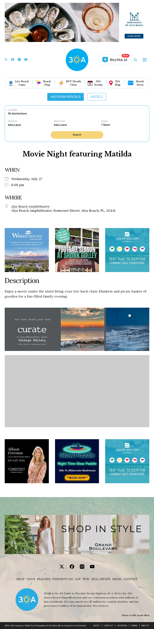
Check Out (59, 121)
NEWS (30, 579)
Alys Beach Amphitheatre (30, 206)
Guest (104, 121)
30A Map (117, 83)
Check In (12, 121)
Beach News (140, 83)
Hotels (97, 96)
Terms (134, 625)
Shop (21, 579)
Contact (130, 579)
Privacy (145, 625)
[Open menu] (144, 59)
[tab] (65, 97)
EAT (78, 579)
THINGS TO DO (62, 579)
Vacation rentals (66, 96)
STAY (86, 579)
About (96, 625)
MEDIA (117, 579)
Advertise (122, 625)
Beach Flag (47, 83)
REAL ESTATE (100, 579)
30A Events (98, 83)
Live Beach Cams (22, 83)
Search (77, 134)
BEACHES (43, 579)
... (31, 124)
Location (12, 109)
